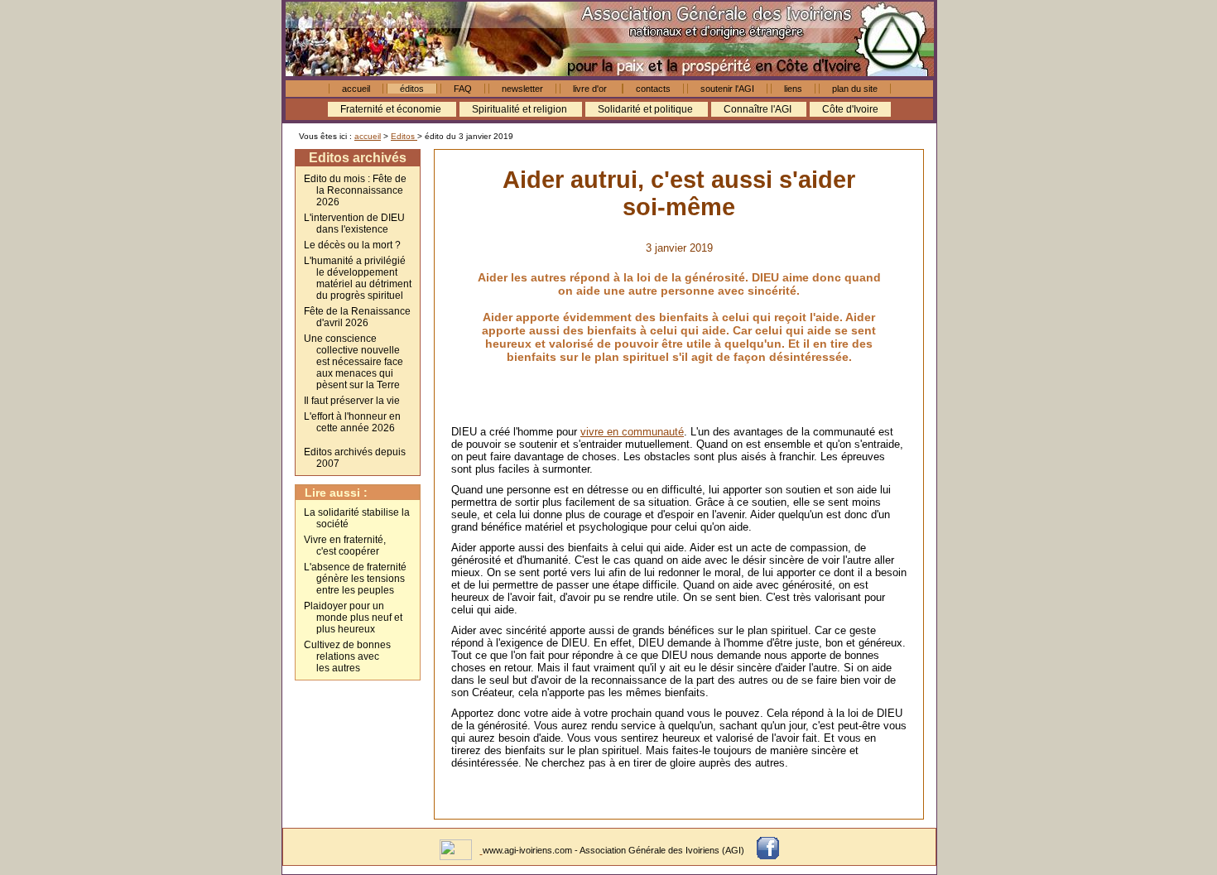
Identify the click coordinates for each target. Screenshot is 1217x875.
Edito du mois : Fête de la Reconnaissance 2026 (355, 190)
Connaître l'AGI (759, 109)
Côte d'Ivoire (850, 109)
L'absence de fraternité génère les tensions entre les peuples (355, 578)
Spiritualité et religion (521, 109)
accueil (356, 89)
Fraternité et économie (392, 109)
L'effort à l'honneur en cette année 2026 (352, 422)
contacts (653, 89)
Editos (404, 136)
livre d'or (591, 89)
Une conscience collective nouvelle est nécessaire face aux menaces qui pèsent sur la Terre (353, 362)
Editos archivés (357, 158)
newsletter (522, 89)
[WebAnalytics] (457, 850)
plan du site (855, 89)
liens (793, 89)
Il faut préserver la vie (352, 400)
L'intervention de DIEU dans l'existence (354, 223)
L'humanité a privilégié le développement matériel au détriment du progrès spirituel (357, 278)
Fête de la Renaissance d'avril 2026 (357, 317)
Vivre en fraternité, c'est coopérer (345, 545)
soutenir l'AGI (727, 89)
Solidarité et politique (646, 109)
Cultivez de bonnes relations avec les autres (347, 656)
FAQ (463, 89)
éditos (412, 89)
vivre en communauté (632, 431)
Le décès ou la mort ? (352, 245)
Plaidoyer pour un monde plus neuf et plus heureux (353, 617)
